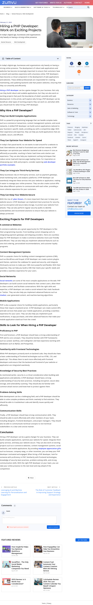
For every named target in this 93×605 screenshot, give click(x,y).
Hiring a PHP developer (9, 90)
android (70, 135)
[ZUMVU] (9, 2)
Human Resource (17, 14)
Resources (70, 104)
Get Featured (41, 3)
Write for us (55, 3)
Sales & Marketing (22, 7)
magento (70, 132)
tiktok (69, 140)
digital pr (75, 140)
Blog (7, 14)
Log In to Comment (53, 527)
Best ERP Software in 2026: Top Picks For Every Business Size (82, 179)
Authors (68, 3)
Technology (58, 7)
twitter (69, 130)
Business (7, 7)
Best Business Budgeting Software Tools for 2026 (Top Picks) (81, 151)
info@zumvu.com (75, 209)
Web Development (28, 14)
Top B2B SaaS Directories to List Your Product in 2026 (82, 188)
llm (85, 130)
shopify (77, 132)
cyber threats (18, 199)
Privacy (49, 603)
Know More (79, 213)
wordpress (85, 132)
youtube (81, 135)
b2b (75, 135)
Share (32, 478)
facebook (70, 137)
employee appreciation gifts (49, 448)
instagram (83, 140)
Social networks (6, 281)
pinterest (70, 127)
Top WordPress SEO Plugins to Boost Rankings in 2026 (81, 170)
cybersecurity (77, 130)
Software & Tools (41, 7)
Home (87, 3)
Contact (78, 3)
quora (84, 137)
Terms (44, 603)
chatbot (3, 295)
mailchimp (85, 127)
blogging (77, 127)
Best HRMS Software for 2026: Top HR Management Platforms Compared (81, 161)
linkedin (77, 137)
